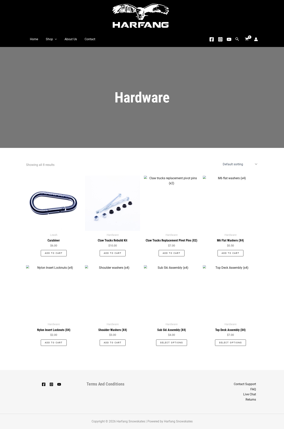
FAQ (253, 389)
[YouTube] (59, 384)
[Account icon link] (256, 39)
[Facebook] (211, 39)
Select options (171, 342)
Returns (251, 399)
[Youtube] (229, 39)
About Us (71, 39)
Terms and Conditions (105, 384)
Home (34, 39)
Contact (90, 39)
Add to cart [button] (54, 253)
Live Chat (249, 394)
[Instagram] (220, 39)
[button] (55, 39)
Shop (49, 39)
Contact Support (245, 384)
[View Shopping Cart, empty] (246, 39)
